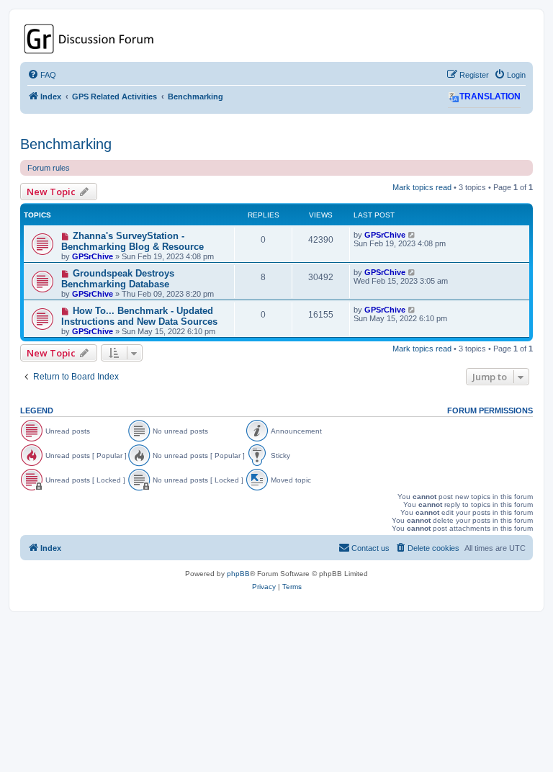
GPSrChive (92, 256)
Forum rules (48, 167)
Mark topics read (421, 187)
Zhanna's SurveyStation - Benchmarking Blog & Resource (132, 241)
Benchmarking (66, 144)
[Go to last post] (412, 234)
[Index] (276, 39)
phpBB (238, 574)
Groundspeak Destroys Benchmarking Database (117, 279)
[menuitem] (41, 75)
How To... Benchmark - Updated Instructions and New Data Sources (139, 316)
